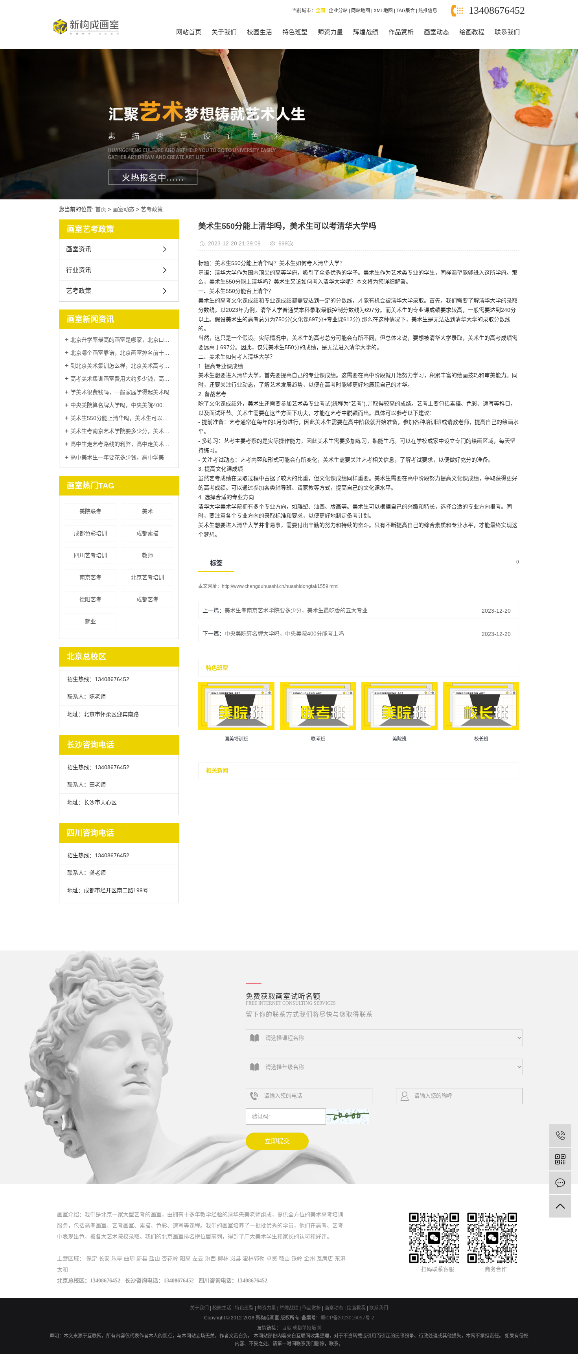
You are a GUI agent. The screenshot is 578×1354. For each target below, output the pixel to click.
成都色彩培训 (90, 533)
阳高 (185, 1259)
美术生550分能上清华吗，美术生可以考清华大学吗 (121, 418)
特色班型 (294, 32)
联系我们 (507, 32)
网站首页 (188, 32)
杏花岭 (170, 1259)
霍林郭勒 (254, 1259)
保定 (91, 1259)
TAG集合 (405, 10)
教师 (147, 555)
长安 (104, 1259)
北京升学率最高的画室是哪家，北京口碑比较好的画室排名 (121, 340)
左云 (197, 1259)
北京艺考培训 (147, 577)
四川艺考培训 (90, 555)
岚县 (235, 1259)
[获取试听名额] (560, 1183)
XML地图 (383, 10)
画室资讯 (78, 249)
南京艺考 (90, 577)
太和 (62, 1270)
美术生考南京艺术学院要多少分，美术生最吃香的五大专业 (121, 431)
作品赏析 (401, 32)
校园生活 (259, 32)
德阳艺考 (90, 599)
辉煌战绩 (365, 32)
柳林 (222, 1259)
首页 (100, 209)
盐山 (154, 1259)
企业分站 (338, 10)
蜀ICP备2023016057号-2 (347, 1318)
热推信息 (427, 10)
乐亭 (116, 1259)
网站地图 (360, 10)
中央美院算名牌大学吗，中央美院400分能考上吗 (121, 405)
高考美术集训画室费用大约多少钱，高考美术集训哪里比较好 (121, 379)
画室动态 (436, 32)
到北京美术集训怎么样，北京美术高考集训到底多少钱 (121, 366)
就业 (90, 621)
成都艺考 (147, 599)
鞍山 (284, 1259)
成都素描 (147, 533)
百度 (286, 1328)
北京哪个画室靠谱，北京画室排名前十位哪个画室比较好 (121, 353)
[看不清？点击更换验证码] (347, 1116)
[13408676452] (560, 1135)
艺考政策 (152, 209)
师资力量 (330, 32)
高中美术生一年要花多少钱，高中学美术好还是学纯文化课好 (121, 457)
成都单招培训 (307, 1328)
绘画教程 (471, 32)
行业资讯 (78, 270)
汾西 (210, 1259)
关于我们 (224, 32)
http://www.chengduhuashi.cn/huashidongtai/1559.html (280, 586)
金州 (309, 1259)
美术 (147, 511)
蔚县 (141, 1259)
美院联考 (90, 511)
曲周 (129, 1259)
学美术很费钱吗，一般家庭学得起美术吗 (119, 392)
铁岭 (296, 1259)
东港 (340, 1259)
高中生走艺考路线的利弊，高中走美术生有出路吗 (121, 444)
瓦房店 (325, 1259)
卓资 (271, 1259)
